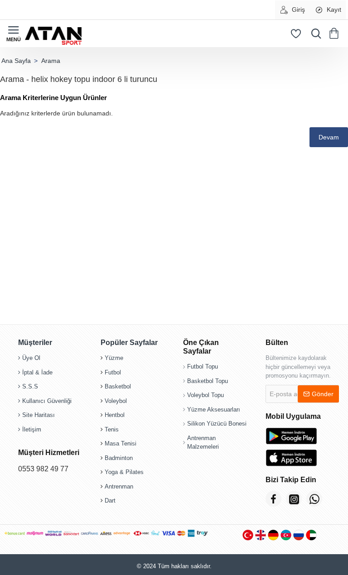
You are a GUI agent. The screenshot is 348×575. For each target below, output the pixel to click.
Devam (329, 137)
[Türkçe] (247, 535)
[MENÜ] (13, 33)
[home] (16, 61)
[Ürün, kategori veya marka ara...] (314, 33)
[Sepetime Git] (335, 33)
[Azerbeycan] (285, 535)
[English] (260, 535)
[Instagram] (294, 499)
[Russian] (298, 535)
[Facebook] (273, 499)
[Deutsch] (273, 535)
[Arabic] (311, 535)
